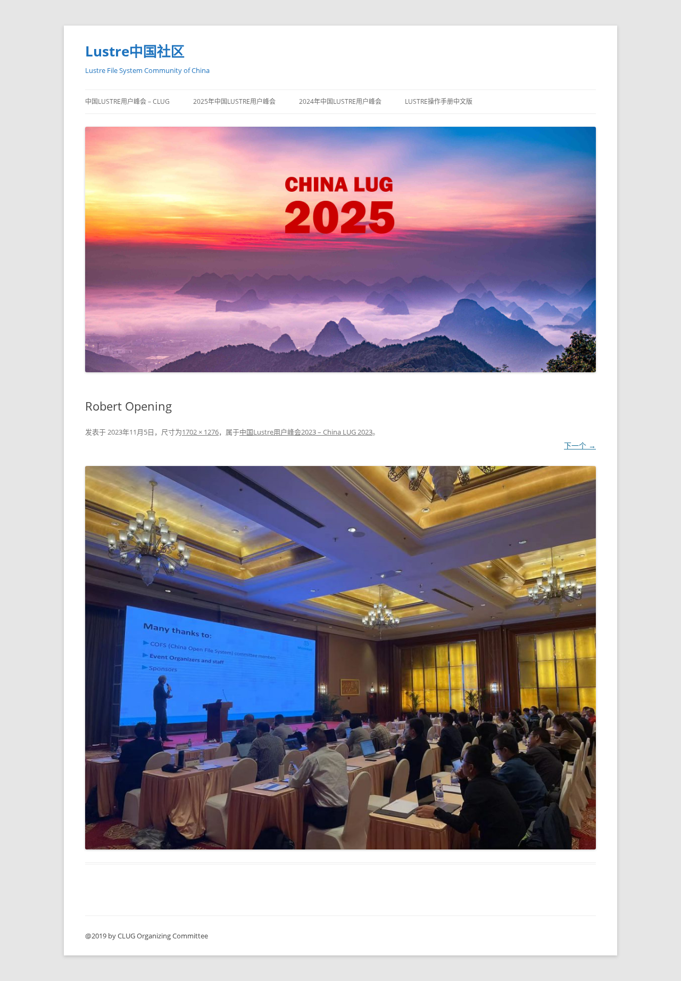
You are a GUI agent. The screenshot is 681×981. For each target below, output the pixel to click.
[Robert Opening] (340, 657)
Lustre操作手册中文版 (438, 101)
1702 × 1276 (200, 432)
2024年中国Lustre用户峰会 (340, 101)
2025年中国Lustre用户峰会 (234, 101)
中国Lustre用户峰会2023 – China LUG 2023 (305, 432)
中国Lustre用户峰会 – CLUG (127, 101)
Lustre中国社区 (135, 51)
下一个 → (580, 445)
